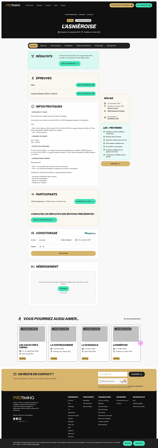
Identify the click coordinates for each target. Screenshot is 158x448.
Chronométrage (103, 409)
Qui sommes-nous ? (123, 400)
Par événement (87, 403)
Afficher (63, 289)
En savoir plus (63, 292)
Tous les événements (71, 14)
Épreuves (44, 46)
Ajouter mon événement (120, 5)
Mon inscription (87, 406)
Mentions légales (138, 403)
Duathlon (70, 430)
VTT (69, 409)
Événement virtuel (73, 415)
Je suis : (33, 240)
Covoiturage (99, 46)
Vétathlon (71, 436)
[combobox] (49, 240)
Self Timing (101, 412)
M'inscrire (135, 374)
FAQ (134, 400)
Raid (69, 427)
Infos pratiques (56, 46)
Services (48, 5)
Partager (114, 164)
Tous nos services (103, 400)
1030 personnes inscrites (116, 111)
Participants (69, 46)
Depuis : (33, 246)
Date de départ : (66, 240)
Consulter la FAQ (113, 118)
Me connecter (142, 5)
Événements (29, 5)
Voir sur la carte (112, 108)
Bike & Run (71, 433)
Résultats (39, 5)
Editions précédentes (84, 46)
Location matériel (103, 421)
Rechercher (63, 253)
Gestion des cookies (139, 406)
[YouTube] (20, 419)
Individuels (86, 400)
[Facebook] (17, 419)
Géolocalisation (102, 424)
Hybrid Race (71, 412)
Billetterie (101, 403)
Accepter (139, 443)
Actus (56, 5)
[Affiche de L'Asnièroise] (115, 72)
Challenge (71, 406)
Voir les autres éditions (42, 220)
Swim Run (71, 424)
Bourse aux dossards (104, 418)
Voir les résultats (68, 63)
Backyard (70, 421)
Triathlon (70, 418)
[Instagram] (14, 419)
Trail (69, 403)
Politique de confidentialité (135, 386)
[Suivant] (140, 343)
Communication (103, 406)
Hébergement (111, 46)
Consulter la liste (84, 201)
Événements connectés (105, 415)
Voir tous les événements (132, 319)
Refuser (128, 443)
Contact (63, 5)
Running (81, 14)
